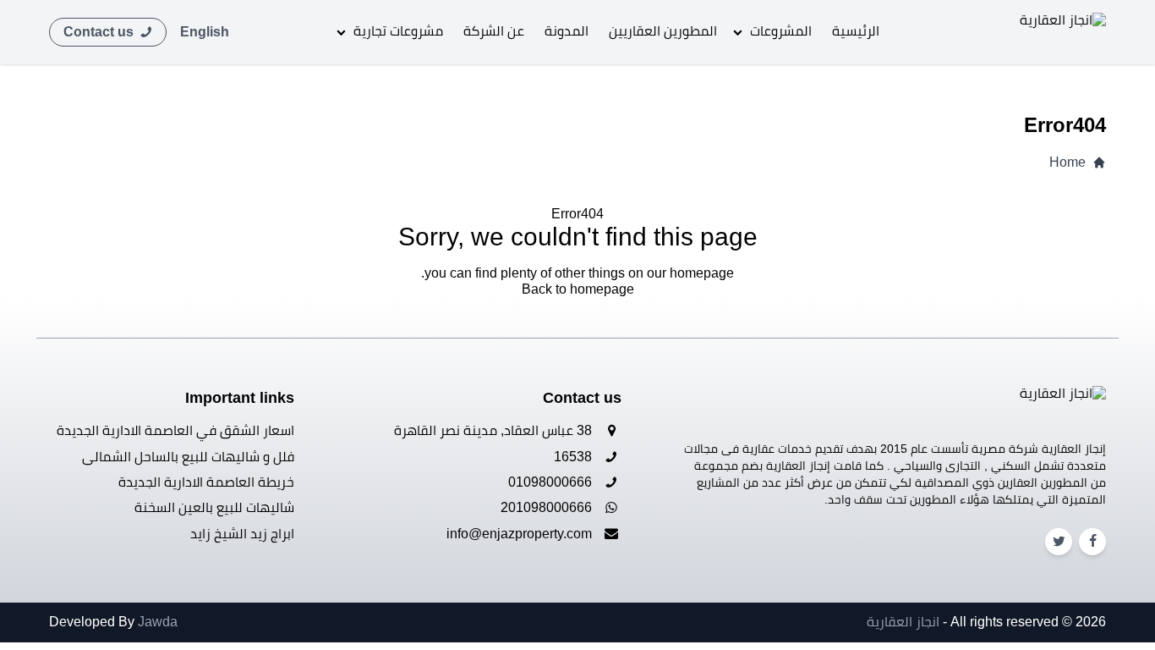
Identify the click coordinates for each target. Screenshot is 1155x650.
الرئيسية (855, 31)
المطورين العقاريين (663, 31)
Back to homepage (578, 289)
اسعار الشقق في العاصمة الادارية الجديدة (175, 430)
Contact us (100, 32)
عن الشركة (493, 31)
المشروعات (781, 31)
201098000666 (548, 507)
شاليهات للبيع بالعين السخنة (214, 507)
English (204, 32)
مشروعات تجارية (398, 31)
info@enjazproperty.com (520, 533)
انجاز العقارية (903, 621)
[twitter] (1058, 541)
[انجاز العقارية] (1045, 32)
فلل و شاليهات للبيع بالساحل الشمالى (188, 456)
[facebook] (1092, 541)
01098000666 (551, 482)
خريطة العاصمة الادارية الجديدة (206, 482)
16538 (574, 456)
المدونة (566, 31)
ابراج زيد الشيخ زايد (242, 533)
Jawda (158, 621)
